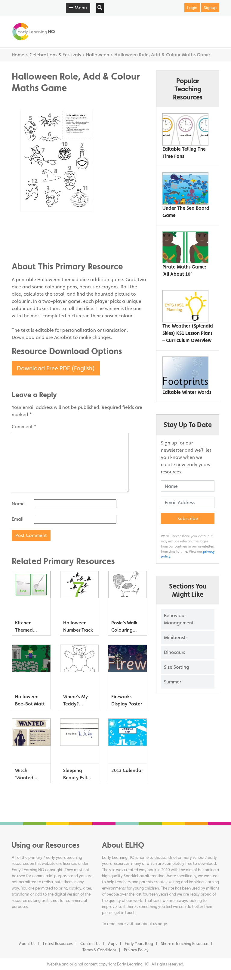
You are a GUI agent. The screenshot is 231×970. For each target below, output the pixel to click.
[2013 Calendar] (127, 741)
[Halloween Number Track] (79, 593)
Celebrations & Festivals (55, 55)
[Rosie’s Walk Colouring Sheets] (127, 593)
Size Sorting (176, 667)
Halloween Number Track (78, 626)
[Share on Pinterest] (28, 248)
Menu (80, 8)
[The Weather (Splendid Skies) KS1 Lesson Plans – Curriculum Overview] (185, 306)
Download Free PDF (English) (56, 368)
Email (17, 519)
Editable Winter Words (186, 392)
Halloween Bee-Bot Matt (30, 700)
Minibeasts (175, 637)
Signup (210, 7)
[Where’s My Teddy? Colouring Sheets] (79, 667)
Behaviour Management (179, 619)
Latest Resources (57, 943)
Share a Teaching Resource (184, 943)
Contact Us (90, 943)
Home (18, 55)
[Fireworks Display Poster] (127, 667)
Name (18, 504)
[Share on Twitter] (28, 239)
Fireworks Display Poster (126, 700)
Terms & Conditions (99, 949)
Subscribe (187, 518)
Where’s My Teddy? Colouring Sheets (75, 701)
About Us (27, 943)
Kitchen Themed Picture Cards (29, 627)
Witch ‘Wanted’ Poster (25, 775)
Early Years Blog (139, 943)
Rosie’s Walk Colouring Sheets (124, 627)
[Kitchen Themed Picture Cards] (31, 593)
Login (192, 7)
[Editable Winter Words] (185, 372)
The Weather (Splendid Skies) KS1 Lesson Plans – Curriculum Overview (187, 333)
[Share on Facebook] (28, 230)
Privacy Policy (136, 949)
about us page (154, 923)
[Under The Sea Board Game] (185, 188)
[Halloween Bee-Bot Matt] (31, 667)
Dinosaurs (174, 652)
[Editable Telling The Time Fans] (185, 129)
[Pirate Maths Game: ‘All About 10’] (185, 247)
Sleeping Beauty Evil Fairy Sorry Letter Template (75, 775)
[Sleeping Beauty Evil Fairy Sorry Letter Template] (79, 741)
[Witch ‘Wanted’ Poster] (31, 741)
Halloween (97, 55)
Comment (24, 426)
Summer (172, 682)
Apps (112, 943)
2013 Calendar (127, 770)
